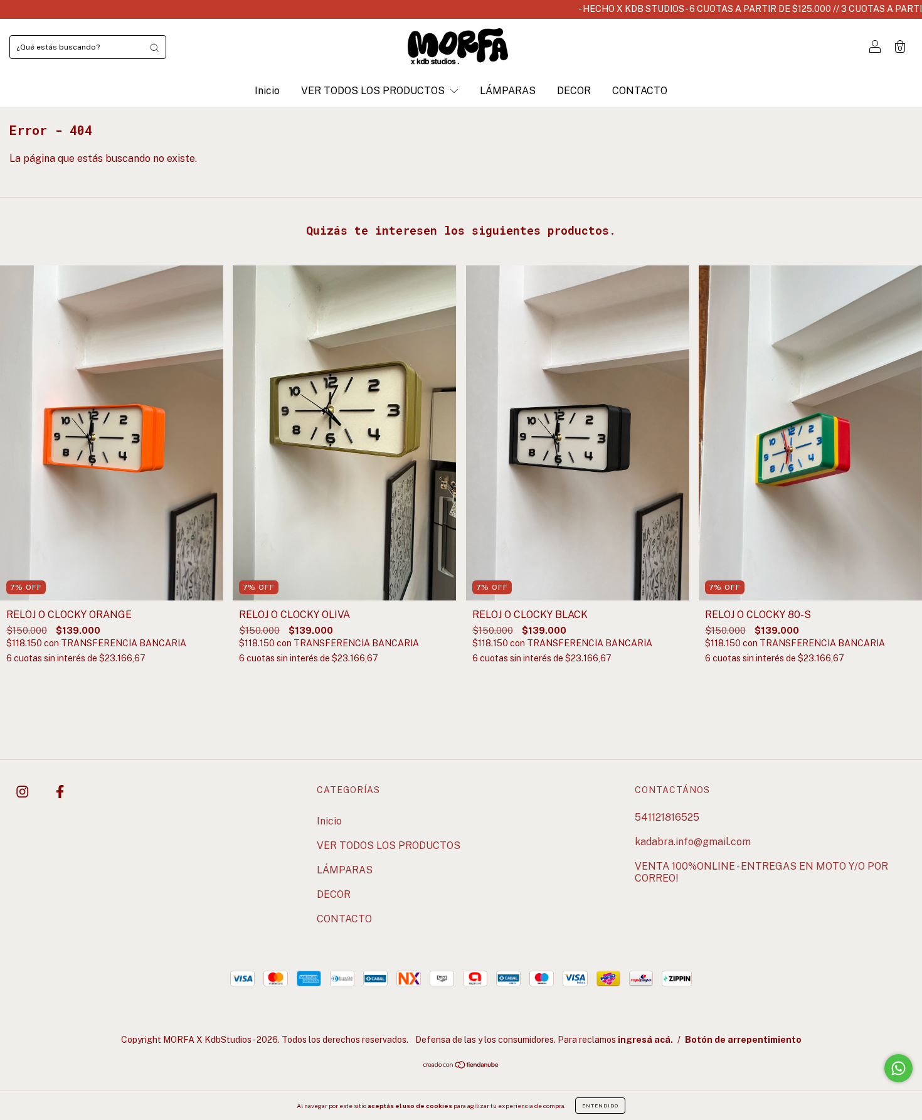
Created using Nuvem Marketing (461, 384)
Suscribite (461, 339)
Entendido (600, 1105)
